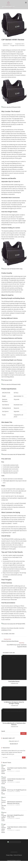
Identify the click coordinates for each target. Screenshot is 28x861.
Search (3, 731)
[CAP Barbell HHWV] (14, 91)
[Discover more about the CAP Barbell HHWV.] (13, 454)
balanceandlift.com (7, 43)
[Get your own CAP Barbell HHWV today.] (12, 268)
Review (13, 633)
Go (23, 757)
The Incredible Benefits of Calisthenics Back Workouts (14, 723)
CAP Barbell (6, 633)
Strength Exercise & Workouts (17, 45)
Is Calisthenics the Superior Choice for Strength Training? (14, 702)
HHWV (10, 633)
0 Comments (17, 771)
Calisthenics (6, 45)
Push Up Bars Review (13, 681)
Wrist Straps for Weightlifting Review (16, 790)
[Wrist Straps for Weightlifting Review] (3, 790)
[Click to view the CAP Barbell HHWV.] (11, 107)
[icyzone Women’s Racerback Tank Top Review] (3, 780)
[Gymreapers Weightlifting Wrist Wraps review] (3, 816)
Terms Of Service (18, 855)
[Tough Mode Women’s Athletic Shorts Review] (3, 828)
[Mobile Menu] (26, 2)
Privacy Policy (9, 855)
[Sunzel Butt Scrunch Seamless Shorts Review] (3, 769)
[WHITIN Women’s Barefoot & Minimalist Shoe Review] (3, 803)
